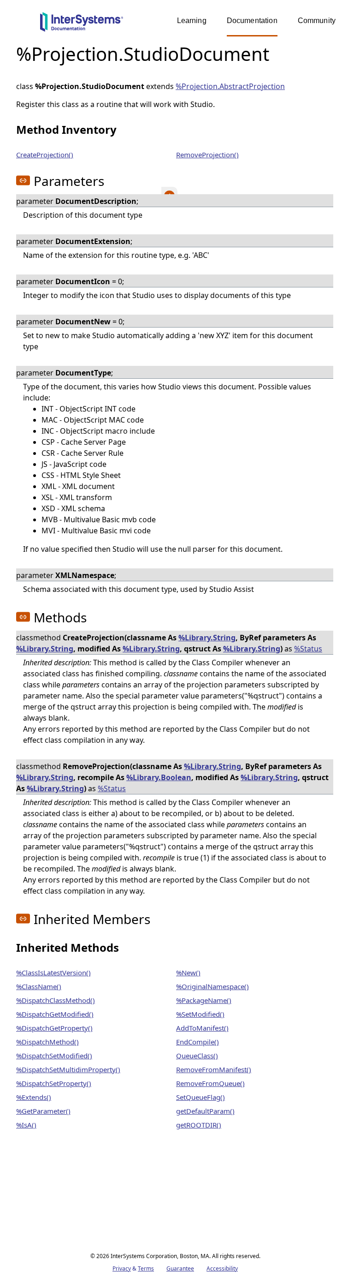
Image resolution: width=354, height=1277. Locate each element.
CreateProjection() (44, 154)
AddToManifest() (202, 1027)
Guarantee (180, 1268)
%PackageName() (203, 1000)
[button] (23, 180)
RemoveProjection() (207, 154)
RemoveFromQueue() (210, 1083)
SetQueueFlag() (200, 1097)
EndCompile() (197, 1041)
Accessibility (222, 1268)
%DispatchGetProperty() (54, 1027)
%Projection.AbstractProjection (230, 86)
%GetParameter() (43, 1111)
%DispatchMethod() (47, 1041)
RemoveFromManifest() (213, 1069)
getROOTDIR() (198, 1124)
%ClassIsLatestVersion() (53, 972)
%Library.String (207, 638)
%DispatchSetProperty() (53, 1083)
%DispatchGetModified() (55, 1014)
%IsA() (26, 1124)
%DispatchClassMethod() (55, 1000)
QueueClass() (197, 1055)
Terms (146, 1268)
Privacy (121, 1268)
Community (317, 20)
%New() (188, 972)
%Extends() (33, 1097)
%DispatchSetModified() (54, 1055)
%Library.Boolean (158, 777)
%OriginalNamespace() (212, 986)
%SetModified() (200, 1014)
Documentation (252, 20)
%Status (308, 649)
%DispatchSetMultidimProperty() (68, 1069)
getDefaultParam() (205, 1111)
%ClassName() (38, 986)
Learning (191, 20)
